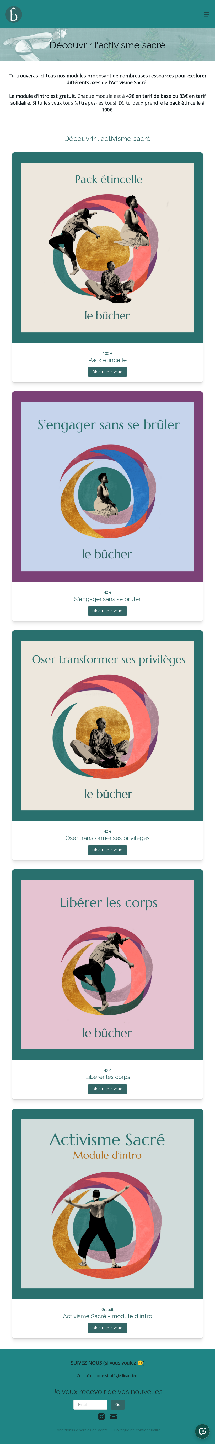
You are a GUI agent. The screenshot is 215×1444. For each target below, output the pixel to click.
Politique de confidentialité (137, 1430)
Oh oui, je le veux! (107, 371)
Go (117, 1404)
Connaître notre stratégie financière (107, 1375)
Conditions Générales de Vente (81, 1430)
